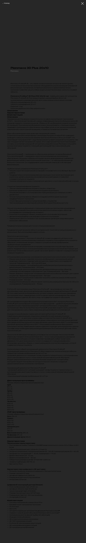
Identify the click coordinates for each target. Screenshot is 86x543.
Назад (7, 3)
